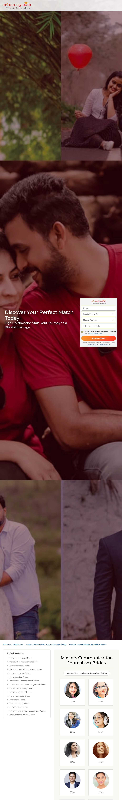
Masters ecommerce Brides (18, 673)
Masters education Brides (17, 677)
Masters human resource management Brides (26, 685)
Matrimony (18, 645)
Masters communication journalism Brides (24, 669)
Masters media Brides (16, 700)
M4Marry (7, 645)
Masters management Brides (19, 692)
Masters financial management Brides (23, 681)
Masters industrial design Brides (20, 688)
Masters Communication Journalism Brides (87, 645)
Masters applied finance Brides (19, 658)
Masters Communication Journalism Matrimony (45, 645)
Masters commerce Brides (18, 666)
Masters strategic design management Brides (26, 711)
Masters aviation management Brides (22, 662)
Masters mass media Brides (18, 696)
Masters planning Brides (17, 707)
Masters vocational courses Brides (21, 715)
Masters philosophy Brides (18, 703)
